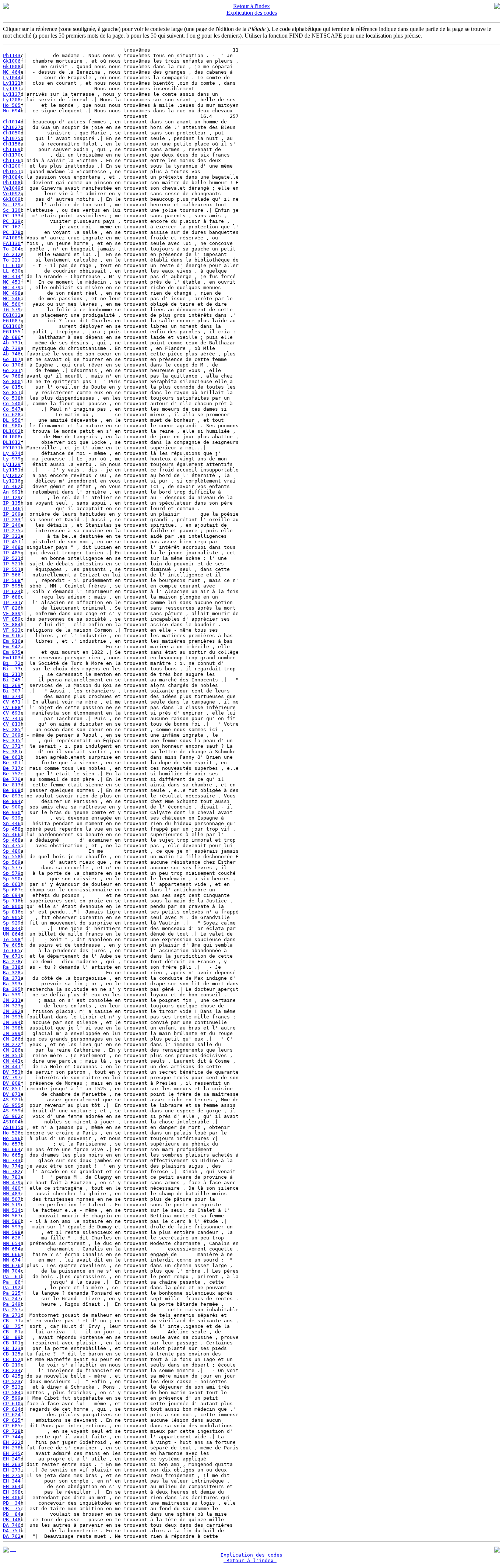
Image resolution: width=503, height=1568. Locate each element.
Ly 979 (12, 459)
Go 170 (12, 365)
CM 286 (12, 1050)
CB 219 (12, 1365)
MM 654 (12, 1243)
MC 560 (12, 304)
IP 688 (12, 597)
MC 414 (12, 276)
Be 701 (12, 762)
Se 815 (12, 387)
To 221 (12, 260)
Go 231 (12, 370)
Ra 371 (12, 978)
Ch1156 (12, 144)
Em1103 (12, 657)
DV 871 (12, 1094)
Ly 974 (12, 453)
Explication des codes (251, 13)
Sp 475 (12, 845)
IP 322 (12, 536)
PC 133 (12, 215)
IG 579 (12, 309)
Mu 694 (12, 110)
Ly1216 (12, 481)
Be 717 (12, 768)
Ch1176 (12, 160)
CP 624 (12, 1409)
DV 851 (12, 1088)
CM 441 (12, 1061)
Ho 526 (12, 1133)
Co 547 (12, 409)
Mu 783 (12, 1177)
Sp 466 (12, 834)
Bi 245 (12, 680)
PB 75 (12, 1508)
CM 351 (12, 1055)
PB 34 (12, 1503)
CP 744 (12, 1436)
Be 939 (12, 818)
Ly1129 (12, 464)
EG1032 (12, 315)
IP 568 (12, 580)
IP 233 (12, 519)
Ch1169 (12, 149)
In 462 (12, 486)
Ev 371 (12, 746)
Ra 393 (12, 983)
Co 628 (12, 414)
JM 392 (12, 1011)
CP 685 (12, 1425)
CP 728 (12, 1431)
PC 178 (12, 232)
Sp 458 (12, 829)
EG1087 (12, 320)
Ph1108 (12, 182)
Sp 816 (12, 912)
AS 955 (12, 1105)
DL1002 (12, 431)
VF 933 (12, 630)
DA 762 (12, 1536)
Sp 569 (12, 862)
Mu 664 (12, 1149)
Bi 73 (12, 668)
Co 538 (12, 398)
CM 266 (12, 1039)
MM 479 (12, 1182)
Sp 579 (12, 873)
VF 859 (12, 619)
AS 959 (12, 1110)
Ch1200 (12, 166)
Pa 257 (12, 1309)
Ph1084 (12, 177)
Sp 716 (12, 901)
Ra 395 (12, 989)
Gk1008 (12, 66)
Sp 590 (12, 878)
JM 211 (12, 1000)
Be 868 (12, 790)
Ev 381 (12, 751)
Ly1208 (12, 99)
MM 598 (12, 1232)
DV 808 (12, 1083)
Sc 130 (12, 210)
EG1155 (12, 331)
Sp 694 (12, 895)
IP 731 (12, 602)
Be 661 (12, 757)
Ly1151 (12, 470)
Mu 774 (12, 1166)
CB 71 (12, 1320)
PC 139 (12, 221)
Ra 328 (12, 972)
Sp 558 (12, 856)
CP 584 (12, 1392)
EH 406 (12, 1497)
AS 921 (12, 1099)
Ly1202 (12, 475)
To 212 (12, 254)
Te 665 (12, 950)
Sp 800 (12, 906)
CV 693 (12, 713)
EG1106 (12, 326)
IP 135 (12, 503)
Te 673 (12, 956)
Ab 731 (12, 342)
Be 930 (12, 812)
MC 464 (12, 72)
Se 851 (12, 392)
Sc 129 (12, 204)
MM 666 (12, 1254)
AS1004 (12, 1122)
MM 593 (12, 1227)
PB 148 (12, 1519)
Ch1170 (12, 155)
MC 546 (12, 298)
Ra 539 (12, 994)
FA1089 (12, 238)
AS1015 (12, 1127)
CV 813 (12, 724)
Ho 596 (12, 1138)
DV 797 (12, 1077)
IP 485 (12, 552)
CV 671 (12, 702)
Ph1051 (12, 171)
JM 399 (12, 1033)
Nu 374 (12, 696)
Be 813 (12, 784)
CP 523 (12, 1381)
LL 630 (12, 271)
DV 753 (12, 1072)
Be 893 (12, 796)
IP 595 (12, 586)
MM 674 (12, 1260)
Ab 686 (12, 337)
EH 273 (12, 1470)
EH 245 (12, 1453)
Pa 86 (12, 1282)
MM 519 (12, 1204)
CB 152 (12, 1359)
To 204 (12, 249)
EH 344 (12, 1481)
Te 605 (12, 945)
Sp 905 (12, 917)
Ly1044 (12, 77)
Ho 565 (12, 105)
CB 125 (12, 1354)
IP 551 (12, 569)
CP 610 (12, 1403)
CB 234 (12, 1370)
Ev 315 (12, 740)
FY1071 (12, 447)
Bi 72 (12, 663)
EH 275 (12, 1475)
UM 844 (12, 928)
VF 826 (12, 608)
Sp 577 (12, 867)
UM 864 (12, 934)
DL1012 (12, 442)
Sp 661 (12, 884)
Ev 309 (12, 735)
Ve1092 (12, 193)
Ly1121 (12, 83)
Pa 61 (12, 1276)
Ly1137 (12, 94)
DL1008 (12, 436)
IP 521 (12, 558)
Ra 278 (12, 961)
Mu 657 (12, 1144)
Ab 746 (12, 354)
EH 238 (12, 1448)
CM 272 (12, 1044)
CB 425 (12, 1376)
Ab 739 (12, 348)
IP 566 (12, 575)
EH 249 (12, 1459)
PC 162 (12, 226)
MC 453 (12, 282)
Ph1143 (12, 55)
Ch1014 (12, 121)
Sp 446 (12, 823)
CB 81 (12, 1331)
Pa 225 (12, 1293)
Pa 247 (12, 1298)
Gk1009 (12, 199)
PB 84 (12, 1514)
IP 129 (12, 497)
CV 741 (12, 718)
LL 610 (12, 265)
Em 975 (12, 652)
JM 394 (12, 1022)
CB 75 (12, 1326)
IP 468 (12, 547)
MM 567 (12, 1215)
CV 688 (12, 707)
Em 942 (12, 646)
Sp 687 (12, 889)
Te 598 (12, 939)
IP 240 (12, 525)
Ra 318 (12, 967)
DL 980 (12, 425)
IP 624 (12, 591)
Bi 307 (12, 691)
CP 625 (12, 1420)
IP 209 (12, 514)
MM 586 (12, 1221)
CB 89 (12, 1337)
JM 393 (12, 1017)
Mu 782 (12, 1171)
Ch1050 (12, 133)
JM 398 (12, 1028)
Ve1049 (12, 188)
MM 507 (12, 1199)
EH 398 (12, 1492)
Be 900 (12, 807)
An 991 (12, 492)
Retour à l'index (251, 6)
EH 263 (12, 1464)
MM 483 (12, 1193)
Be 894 (12, 801)
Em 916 (12, 635)
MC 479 (12, 287)
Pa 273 (12, 1315)
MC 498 (12, 293)
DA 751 (12, 1530)
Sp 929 (12, 923)
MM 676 (12, 1265)
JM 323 (12, 1005)
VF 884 (12, 624)
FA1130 (12, 243)
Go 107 (12, 359)
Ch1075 (12, 138)
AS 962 (12, 1116)
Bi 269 (12, 685)
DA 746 (12, 1525)
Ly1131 (12, 88)
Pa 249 (12, 1304)
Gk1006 (12, 61)
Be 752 (12, 773)
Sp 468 (12, 840)
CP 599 (12, 1398)
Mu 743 (12, 1160)
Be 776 (12, 779)
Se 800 (12, 381)
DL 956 (12, 420)
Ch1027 (12, 127)
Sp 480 (12, 851)
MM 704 (12, 1271)
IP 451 (12, 541)
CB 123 (12, 1348)
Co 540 (12, 403)
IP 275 (12, 530)
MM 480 (12, 1188)
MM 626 (12, 1238)
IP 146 (12, 508)
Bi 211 (12, 674)
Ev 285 (12, 729)
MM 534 (12, 1210)
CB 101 (12, 1343)
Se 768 (12, 376)
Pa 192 (12, 1287)
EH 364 (12, 1486)
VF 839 (12, 613)
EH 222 (12, 1442)
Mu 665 (12, 1155)
